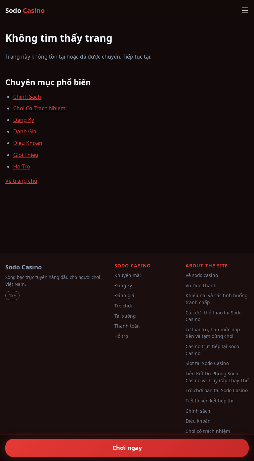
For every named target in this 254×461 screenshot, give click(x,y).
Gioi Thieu (25, 155)
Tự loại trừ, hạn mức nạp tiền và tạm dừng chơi (213, 333)
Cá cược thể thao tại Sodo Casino (213, 316)
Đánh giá (124, 295)
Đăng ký (123, 285)
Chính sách (198, 411)
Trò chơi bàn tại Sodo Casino (217, 390)
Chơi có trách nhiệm (208, 431)
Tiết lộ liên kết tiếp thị (209, 400)
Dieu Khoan (27, 143)
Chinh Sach (27, 96)
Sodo (25, 10)
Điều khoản (198, 421)
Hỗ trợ (121, 336)
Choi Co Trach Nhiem (39, 108)
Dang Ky (23, 119)
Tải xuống (125, 316)
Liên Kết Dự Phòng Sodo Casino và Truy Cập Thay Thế (217, 377)
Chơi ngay (127, 448)
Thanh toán (127, 326)
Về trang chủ (21, 180)
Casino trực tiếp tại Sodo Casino (212, 349)
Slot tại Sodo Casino (207, 363)
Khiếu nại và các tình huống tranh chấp (216, 298)
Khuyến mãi (127, 275)
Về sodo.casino (202, 275)
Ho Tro (21, 166)
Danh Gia (24, 131)
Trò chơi (123, 305)
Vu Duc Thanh (201, 285)
